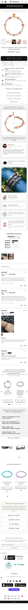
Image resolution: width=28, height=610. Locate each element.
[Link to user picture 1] (14, 324)
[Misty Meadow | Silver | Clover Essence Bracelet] (25, 64)
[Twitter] (10, 581)
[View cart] (26, 2)
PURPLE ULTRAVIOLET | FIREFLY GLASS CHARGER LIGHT (7, 482)
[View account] (22, 2)
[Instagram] (13, 581)
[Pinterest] (17, 581)
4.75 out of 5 (17, 236)
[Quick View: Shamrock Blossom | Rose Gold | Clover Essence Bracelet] (7, 490)
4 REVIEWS (17, 51)
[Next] (25, 25)
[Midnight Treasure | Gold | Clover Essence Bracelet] (7, 64)
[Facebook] (7, 581)
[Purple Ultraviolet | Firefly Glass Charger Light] (7, 474)
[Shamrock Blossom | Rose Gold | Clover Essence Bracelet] (3, 64)
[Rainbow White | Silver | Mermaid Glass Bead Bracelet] (21, 474)
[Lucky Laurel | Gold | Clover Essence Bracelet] (16, 64)
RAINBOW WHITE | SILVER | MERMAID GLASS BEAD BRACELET (21, 482)
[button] (8, 240)
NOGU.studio (14, 2)
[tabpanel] (3, 64)
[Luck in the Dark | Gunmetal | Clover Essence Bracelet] (12, 64)
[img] (4, 272)
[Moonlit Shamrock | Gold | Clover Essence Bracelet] (20, 64)
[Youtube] (20, 581)
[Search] (2, 1)
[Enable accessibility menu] (5, 2)
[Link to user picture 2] (3, 334)
